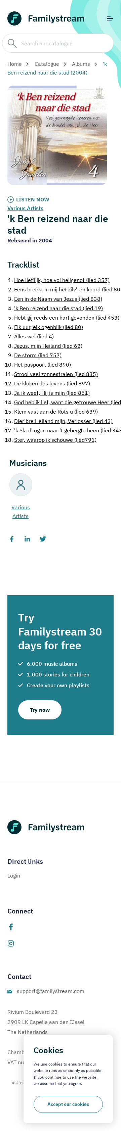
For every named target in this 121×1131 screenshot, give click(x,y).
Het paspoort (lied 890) (38, 364)
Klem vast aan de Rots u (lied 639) (51, 411)
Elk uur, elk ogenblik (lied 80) (45, 327)
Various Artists (25, 208)
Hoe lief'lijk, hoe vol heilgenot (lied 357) (59, 280)
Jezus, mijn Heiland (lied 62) (45, 345)
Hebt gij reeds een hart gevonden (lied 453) (63, 317)
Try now (40, 709)
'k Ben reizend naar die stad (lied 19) (55, 308)
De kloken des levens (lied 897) (47, 383)
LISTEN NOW (32, 199)
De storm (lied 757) (35, 355)
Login (13, 875)
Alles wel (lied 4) (31, 336)
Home (14, 63)
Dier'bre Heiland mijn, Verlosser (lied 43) (59, 421)
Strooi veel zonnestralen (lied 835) (51, 374)
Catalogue (47, 63)
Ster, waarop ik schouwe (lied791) (50, 439)
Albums (81, 63)
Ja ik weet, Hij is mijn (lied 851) (47, 392)
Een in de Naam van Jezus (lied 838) (55, 298)
